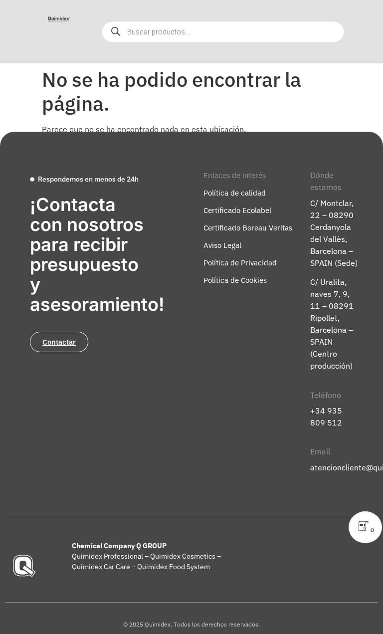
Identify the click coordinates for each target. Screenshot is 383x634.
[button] (47, 42)
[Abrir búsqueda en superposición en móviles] (223, 32)
